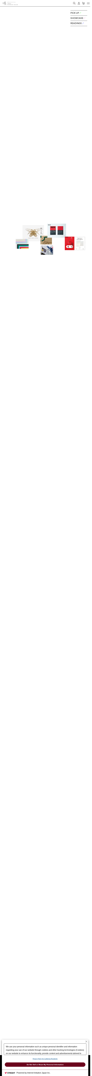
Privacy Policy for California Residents (45, 1059)
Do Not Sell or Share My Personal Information (45, 1065)
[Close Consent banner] (86, 1041)
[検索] (65, 2)
